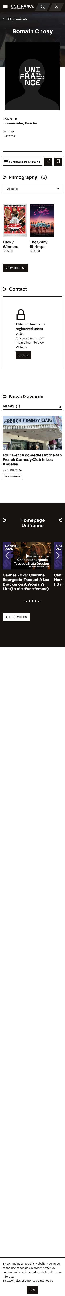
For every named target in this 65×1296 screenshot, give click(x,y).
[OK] (32, 1289)
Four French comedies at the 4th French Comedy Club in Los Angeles (32, 460)
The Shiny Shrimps (38, 244)
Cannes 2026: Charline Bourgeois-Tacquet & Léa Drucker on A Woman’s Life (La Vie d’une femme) (26, 582)
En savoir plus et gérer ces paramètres (28, 1280)
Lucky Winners (10, 244)
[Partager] (48, 162)
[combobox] (32, 189)
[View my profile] (56, 7)
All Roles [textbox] (12, 188)
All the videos (16, 617)
